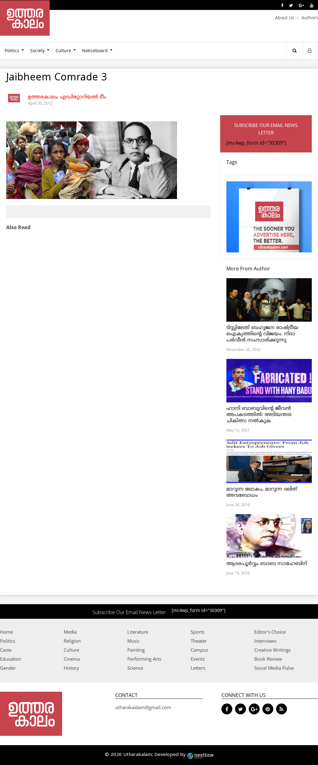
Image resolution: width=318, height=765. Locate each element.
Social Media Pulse (274, 668)
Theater (199, 641)
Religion (72, 641)
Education (10, 659)
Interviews (265, 641)
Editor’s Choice (270, 632)
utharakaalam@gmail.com (143, 707)
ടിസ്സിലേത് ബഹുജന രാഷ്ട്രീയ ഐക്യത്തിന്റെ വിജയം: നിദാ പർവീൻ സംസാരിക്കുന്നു (262, 334)
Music (133, 641)
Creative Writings (272, 650)
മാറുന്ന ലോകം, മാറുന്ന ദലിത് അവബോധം (261, 492)
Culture (63, 50)
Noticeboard (95, 50)
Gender (8, 668)
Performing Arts (144, 659)
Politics (7, 641)
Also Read (18, 227)
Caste (5, 650)
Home (6, 632)
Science (135, 668)
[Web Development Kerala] (200, 755)
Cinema (72, 659)
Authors (310, 17)
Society (37, 50)
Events (198, 659)
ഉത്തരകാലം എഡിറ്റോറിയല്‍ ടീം (67, 97)
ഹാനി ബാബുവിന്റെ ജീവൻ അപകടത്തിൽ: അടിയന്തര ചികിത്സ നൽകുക (259, 414)
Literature (137, 632)
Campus (199, 650)
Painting (136, 650)
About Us (284, 17)
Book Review (268, 659)
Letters (198, 668)
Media (70, 632)
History (71, 668)
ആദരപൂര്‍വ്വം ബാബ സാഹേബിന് (266, 564)
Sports (197, 632)
